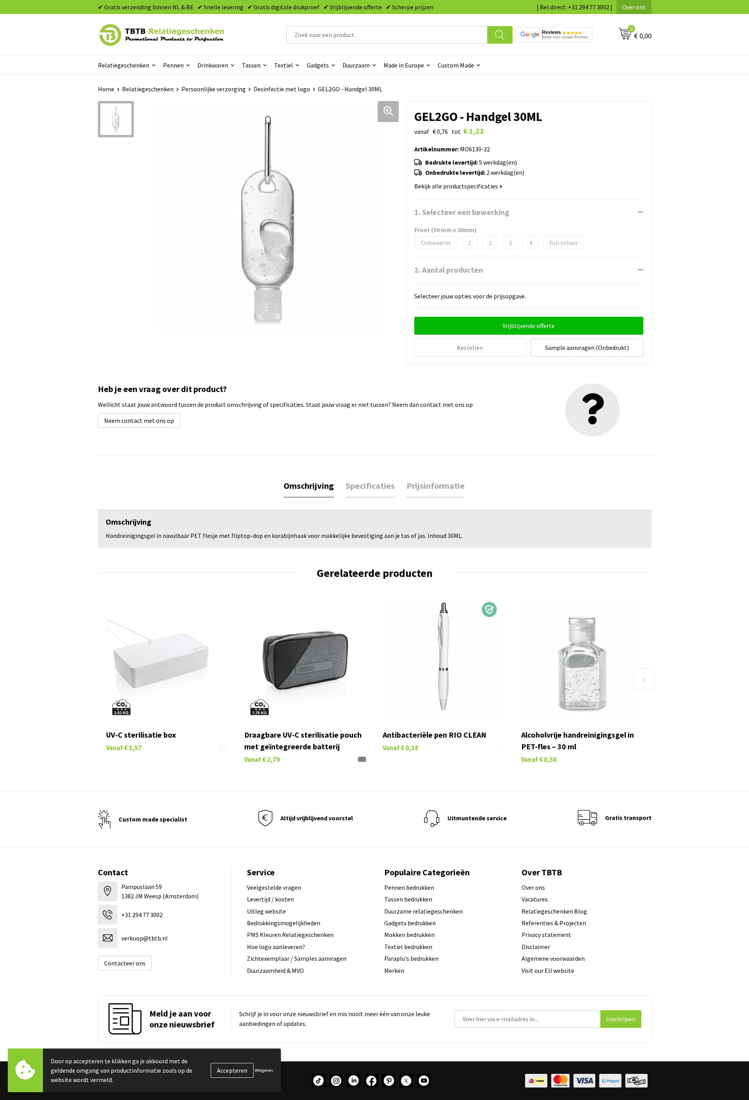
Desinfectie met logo (282, 89)
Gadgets (318, 65)
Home (106, 89)
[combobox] (387, 35)
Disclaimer (536, 947)
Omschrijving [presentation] (309, 485)
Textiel (283, 65)
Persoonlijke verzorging (213, 89)
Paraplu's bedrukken (411, 958)
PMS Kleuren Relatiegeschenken (290, 935)
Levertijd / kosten (270, 899)
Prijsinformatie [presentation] (435, 485)
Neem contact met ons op (139, 420)
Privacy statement (546, 935)
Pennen (173, 65)
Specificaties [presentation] (370, 485)
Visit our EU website (548, 970)
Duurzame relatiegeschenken (423, 911)
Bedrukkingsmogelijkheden (283, 923)
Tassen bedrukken (408, 899)
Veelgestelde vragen (274, 887)
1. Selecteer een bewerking (461, 212)
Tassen (251, 65)
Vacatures (535, 899)
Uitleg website (266, 911)
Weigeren (264, 1070)
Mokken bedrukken (409, 935)
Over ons (634, 7)
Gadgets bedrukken (410, 923)
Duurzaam (356, 65)
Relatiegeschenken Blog (554, 911)
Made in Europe (403, 65)
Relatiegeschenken (123, 65)
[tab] (309, 485)
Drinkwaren (212, 65)
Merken (394, 970)
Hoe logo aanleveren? (276, 947)
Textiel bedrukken (408, 947)
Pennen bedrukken (409, 887)
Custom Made (456, 65)
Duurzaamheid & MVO (275, 970)
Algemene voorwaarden (553, 958)
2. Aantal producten (448, 270)
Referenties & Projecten (554, 923)
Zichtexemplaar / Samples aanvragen (296, 958)
